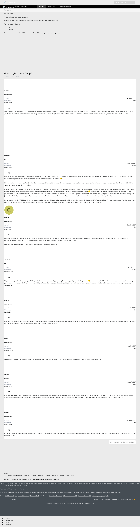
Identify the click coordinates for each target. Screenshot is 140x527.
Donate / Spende (65, 6)
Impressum (124, 499)
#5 (9, 317)
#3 (9, 235)
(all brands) (81, 492)
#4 (9, 277)
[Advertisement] (61, 58)
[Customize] (129, 2)
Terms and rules (105, 499)
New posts (7, 10)
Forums (41, 6)
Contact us (96, 499)
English (13, 499)
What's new (51, 6)
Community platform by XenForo (62, 503)
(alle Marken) (39, 496)
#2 (9, 173)
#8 (9, 430)
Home (131, 499)
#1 (9, 108)
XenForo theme (83, 503)
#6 (9, 356)
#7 (9, 392)
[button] (133, 2)
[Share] (9, 106)
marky (7, 76)
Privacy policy (116, 499)
